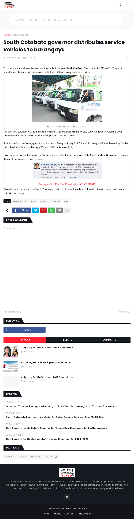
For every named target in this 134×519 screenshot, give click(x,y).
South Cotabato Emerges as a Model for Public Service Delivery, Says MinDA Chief (55, 417)
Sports (23, 456)
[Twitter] (35, 210)
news (33, 201)
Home (6, 35)
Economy (35, 456)
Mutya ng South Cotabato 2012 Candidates (46, 377)
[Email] (59, 210)
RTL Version (85, 513)
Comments (109, 339)
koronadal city (21, 35)
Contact (70, 513)
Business (10, 456)
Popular (25, 339)
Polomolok (56, 201)
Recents (67, 339)
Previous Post (13, 311)
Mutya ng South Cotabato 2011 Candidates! (47, 347)
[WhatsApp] (51, 210)
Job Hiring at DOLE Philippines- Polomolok (45, 362)
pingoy (43, 201)
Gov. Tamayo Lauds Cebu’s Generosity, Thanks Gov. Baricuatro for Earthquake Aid (56, 428)
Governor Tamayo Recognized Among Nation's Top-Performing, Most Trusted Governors (61, 406)
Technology (51, 456)
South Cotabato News (74, 508)
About (57, 513)
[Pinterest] (43, 210)
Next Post (123, 311)
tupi (66, 201)
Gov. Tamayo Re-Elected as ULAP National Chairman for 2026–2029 (47, 439)
